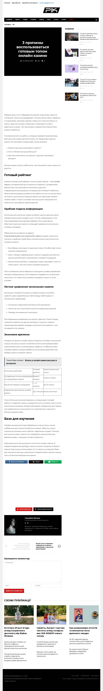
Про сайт (75, 675)
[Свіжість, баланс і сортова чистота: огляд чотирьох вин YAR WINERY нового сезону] (51, 615)
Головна (7, 24)
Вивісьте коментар (14, 591)
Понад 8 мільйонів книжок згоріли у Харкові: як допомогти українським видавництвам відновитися (89, 36)
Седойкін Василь (32, 518)
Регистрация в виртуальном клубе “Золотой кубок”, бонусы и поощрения (21, 546)
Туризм (33, 19)
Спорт (64, 19)
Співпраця (85, 675)
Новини (9, 19)
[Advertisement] (33, 94)
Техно (17, 19)
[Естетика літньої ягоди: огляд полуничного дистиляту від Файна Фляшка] (19, 615)
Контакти (95, 675)
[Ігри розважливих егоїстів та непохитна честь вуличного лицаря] (84, 615)
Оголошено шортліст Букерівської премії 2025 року (88, 95)
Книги (41, 19)
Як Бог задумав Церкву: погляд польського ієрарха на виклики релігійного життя (81, 641)
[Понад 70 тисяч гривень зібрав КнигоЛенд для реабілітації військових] (71, 83)
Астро (56, 19)
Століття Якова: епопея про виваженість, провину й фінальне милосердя (47, 644)
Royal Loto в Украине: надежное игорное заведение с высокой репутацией (44, 546)
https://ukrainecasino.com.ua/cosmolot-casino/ (22, 236)
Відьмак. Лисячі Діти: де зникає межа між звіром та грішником (47, 654)
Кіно (48, 19)
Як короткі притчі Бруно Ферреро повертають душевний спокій (78, 651)
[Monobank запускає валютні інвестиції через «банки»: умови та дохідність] (71, 53)
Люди (25, 19)
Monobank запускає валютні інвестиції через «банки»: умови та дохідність (88, 52)
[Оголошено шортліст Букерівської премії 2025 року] (71, 97)
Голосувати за (25, 509)
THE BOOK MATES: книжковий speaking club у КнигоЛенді (89, 67)
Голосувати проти (44, 509)
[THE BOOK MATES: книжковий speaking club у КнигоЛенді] (71, 69)
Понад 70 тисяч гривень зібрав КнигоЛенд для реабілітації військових (88, 81)
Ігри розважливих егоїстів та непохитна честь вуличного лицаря (83, 630)
